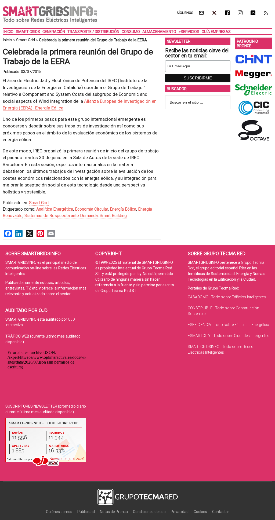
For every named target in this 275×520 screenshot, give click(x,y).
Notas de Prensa (114, 512)
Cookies (200, 512)
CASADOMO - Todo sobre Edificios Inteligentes (227, 297)
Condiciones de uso (149, 512)
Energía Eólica (123, 209)
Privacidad (180, 512)
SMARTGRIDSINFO (50, 15)
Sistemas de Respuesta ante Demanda (61, 215)
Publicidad (86, 512)
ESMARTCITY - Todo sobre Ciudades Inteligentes (228, 336)
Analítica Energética (54, 209)
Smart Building (113, 215)
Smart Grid (25, 40)
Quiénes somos (59, 512)
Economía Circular (91, 209)
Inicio (7, 40)
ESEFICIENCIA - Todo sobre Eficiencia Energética (228, 325)
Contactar (220, 512)
